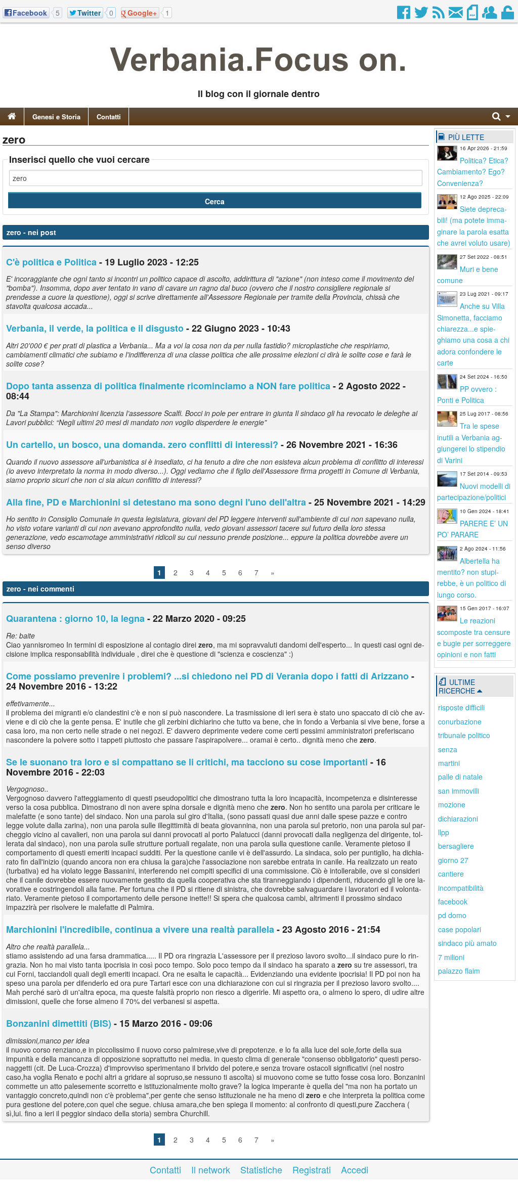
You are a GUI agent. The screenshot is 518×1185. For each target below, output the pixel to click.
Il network (210, 1169)
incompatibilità (461, 888)
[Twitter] (422, 15)
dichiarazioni (458, 818)
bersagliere (456, 846)
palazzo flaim (459, 971)
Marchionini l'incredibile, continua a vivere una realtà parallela (140, 929)
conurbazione (460, 721)
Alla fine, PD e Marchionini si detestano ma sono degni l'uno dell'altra (156, 502)
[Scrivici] (456, 15)
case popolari (459, 929)
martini (449, 763)
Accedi (354, 1169)
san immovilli (458, 791)
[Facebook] (404, 15)
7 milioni (451, 957)
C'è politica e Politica (51, 261)
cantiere (451, 874)
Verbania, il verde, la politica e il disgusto (95, 328)
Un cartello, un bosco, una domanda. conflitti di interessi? (142, 444)
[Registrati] (490, 15)
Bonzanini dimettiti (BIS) (58, 1023)
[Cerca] (501, 116)
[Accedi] (508, 15)
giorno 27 (453, 860)
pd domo (452, 915)
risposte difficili (461, 707)
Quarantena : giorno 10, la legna (75, 618)
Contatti (109, 116)
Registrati (311, 1169)
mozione (451, 804)
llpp (443, 832)
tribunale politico (464, 735)
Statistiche (261, 1169)
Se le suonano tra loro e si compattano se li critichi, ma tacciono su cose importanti (187, 761)
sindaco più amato (467, 943)
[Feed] (439, 15)
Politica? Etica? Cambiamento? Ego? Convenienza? (472, 171)
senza (447, 749)
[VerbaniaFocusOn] (259, 77)
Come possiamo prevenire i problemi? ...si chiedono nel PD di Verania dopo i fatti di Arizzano (207, 675)
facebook (452, 901)
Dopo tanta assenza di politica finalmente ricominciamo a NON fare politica (169, 385)
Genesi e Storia (56, 116)
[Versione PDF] (473, 15)
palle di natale (460, 776)
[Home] (12, 116)
